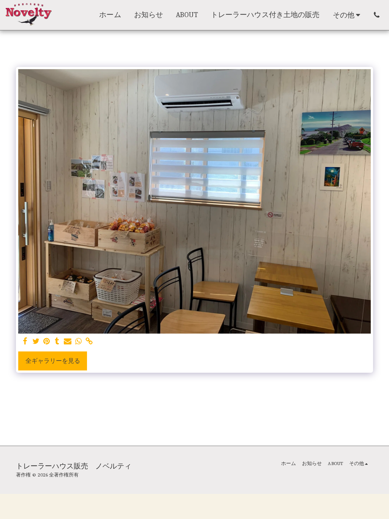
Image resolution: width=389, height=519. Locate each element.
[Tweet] (36, 341)
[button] (376, 15)
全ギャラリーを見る (52, 361)
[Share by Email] (67, 341)
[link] (89, 341)
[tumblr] (57, 341)
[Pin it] (46, 341)
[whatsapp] (78, 341)
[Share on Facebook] (25, 341)
